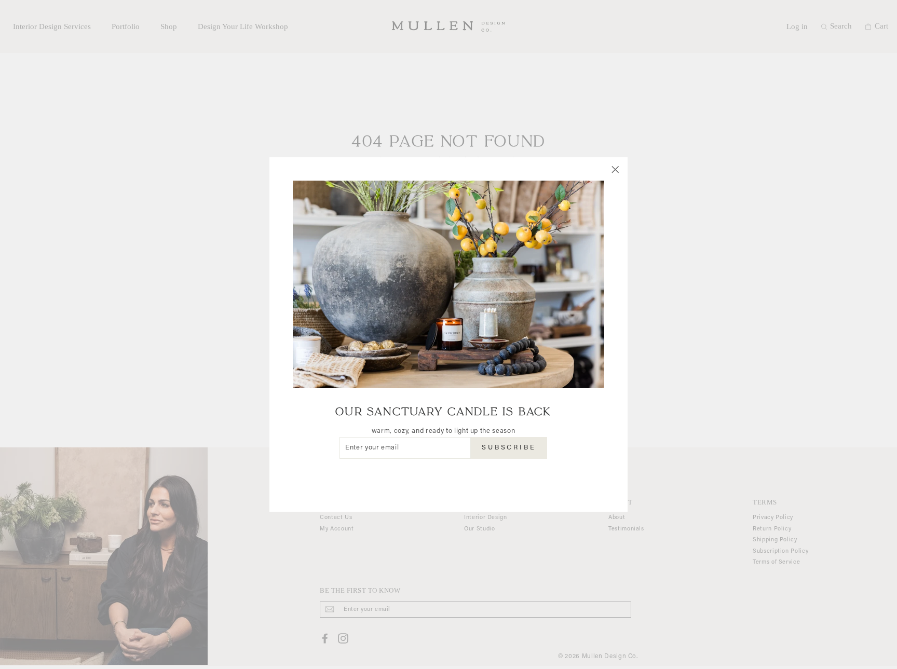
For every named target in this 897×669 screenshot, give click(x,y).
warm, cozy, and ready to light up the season (443, 431)
